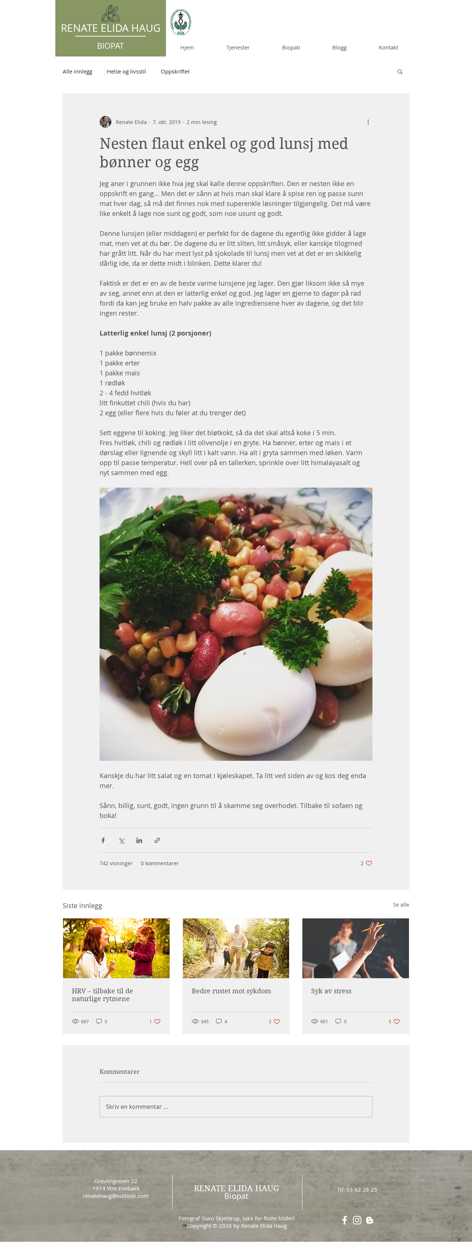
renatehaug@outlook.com (116, 1195)
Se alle (401, 904)
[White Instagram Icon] (357, 1220)
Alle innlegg (77, 71)
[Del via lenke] (157, 840)
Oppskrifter (175, 71)
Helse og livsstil (126, 71)
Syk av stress (331, 991)
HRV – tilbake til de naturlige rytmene (102, 995)
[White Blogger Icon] (369, 1220)
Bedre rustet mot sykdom (231, 991)
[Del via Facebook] (103, 840)
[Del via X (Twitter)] (121, 840)
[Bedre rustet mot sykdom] (236, 948)
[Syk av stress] (355, 948)
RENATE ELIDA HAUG (236, 1188)
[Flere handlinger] (368, 121)
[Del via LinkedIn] (139, 840)
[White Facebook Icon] (344, 1220)
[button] (399, 71)
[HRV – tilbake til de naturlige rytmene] (116, 948)
